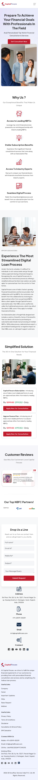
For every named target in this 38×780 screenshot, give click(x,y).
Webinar (4, 706)
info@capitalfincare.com (19, 633)
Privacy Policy (6, 716)
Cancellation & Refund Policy (11, 727)
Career (3, 692)
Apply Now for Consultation (17, 408)
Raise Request (6, 703)
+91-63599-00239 (19, 618)
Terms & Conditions (8, 720)
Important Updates (8, 696)
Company (4, 689)
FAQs (3, 699)
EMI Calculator (6, 730)
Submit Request (19, 578)
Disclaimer (4, 723)
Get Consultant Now (19, 42)
